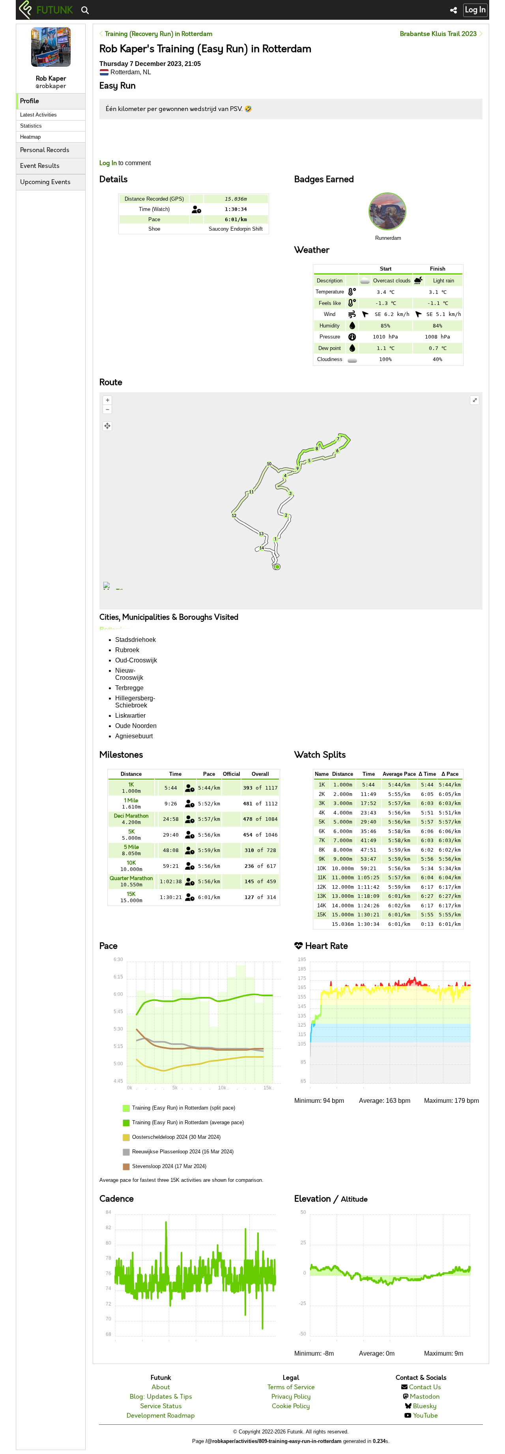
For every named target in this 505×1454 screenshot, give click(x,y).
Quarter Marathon (131, 878)
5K (131, 832)
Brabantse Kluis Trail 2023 (439, 34)
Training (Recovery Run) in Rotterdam (157, 34)
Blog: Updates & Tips (161, 1397)
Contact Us (425, 1387)
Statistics (31, 126)
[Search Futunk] (85, 11)
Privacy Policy (291, 1397)
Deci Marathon (131, 816)
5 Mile (131, 847)
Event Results (40, 166)
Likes (111, 146)
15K (131, 894)
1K (131, 785)
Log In (475, 10)
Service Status (161, 1406)
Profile (29, 101)
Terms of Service (291, 1387)
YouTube (425, 1416)
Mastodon (425, 1397)
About (161, 1387)
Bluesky (425, 1406)
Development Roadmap (161, 1416)
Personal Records (44, 150)
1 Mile (131, 801)
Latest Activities (38, 115)
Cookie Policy (291, 1406)
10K (131, 863)
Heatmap (30, 137)
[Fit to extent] (107, 426)
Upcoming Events (45, 182)
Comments (128, 139)
